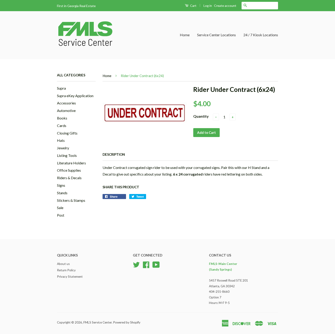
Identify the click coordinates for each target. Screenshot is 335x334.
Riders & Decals (69, 178)
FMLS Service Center (97, 322)
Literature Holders (71, 163)
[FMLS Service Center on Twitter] (136, 264)
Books (62, 118)
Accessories (66, 103)
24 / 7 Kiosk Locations (260, 35)
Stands (62, 193)
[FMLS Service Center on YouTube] (156, 264)
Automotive (66, 110)
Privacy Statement (70, 276)
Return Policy (66, 270)
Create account (225, 6)
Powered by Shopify (126, 322)
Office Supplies (69, 170)
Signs (61, 185)
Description (114, 154)
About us (63, 264)
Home (185, 35)
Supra (61, 88)
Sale (60, 207)
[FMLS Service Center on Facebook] (146, 264)
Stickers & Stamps (71, 200)
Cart (192, 6)
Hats (61, 140)
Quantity (201, 116)
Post (60, 215)
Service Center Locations (216, 35)
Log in (208, 6)
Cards (61, 125)
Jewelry (63, 148)
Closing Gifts (67, 133)
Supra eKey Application (75, 95)
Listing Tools (67, 155)
